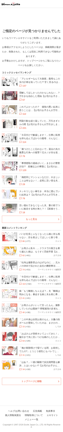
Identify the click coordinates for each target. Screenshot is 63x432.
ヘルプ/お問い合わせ (18, 411)
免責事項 (50, 411)
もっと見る (31, 219)
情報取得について (34, 415)
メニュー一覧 (31, 419)
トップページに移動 (31, 381)
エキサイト (52, 415)
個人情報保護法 (13, 415)
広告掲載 (37, 411)
